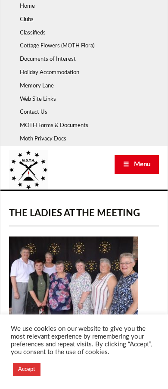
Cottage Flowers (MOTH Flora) (57, 46)
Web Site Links (38, 99)
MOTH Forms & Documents (54, 125)
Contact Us (33, 112)
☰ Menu (136, 164)
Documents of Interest (48, 59)
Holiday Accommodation (49, 72)
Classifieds (33, 33)
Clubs (27, 19)
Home (27, 6)
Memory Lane (37, 86)
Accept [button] (26, 369)
